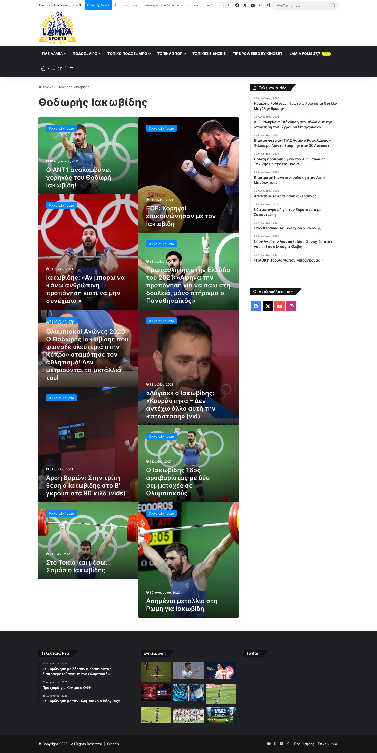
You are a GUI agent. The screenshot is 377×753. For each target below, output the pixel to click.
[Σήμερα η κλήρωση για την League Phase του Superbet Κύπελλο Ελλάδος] (156, 692)
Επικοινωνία (327, 744)
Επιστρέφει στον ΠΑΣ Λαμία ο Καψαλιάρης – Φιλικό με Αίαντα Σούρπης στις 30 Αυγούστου (186, 5)
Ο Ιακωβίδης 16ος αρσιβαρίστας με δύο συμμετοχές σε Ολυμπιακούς (178, 481)
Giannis (113, 744)
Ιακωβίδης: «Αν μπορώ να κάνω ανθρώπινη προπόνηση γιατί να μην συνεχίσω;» (85, 289)
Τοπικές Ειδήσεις (209, 53)
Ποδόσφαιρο (85, 53)
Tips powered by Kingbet (257, 53)
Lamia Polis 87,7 (309, 53)
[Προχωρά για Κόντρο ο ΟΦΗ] (188, 670)
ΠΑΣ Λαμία (52, 53)
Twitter (253, 653)
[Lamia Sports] (57, 27)
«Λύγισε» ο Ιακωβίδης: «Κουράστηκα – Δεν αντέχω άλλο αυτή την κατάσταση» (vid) (181, 404)
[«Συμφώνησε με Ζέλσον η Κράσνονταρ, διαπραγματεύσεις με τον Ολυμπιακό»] (156, 672)
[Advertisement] (239, 27)
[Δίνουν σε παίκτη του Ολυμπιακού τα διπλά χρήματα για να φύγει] (188, 715)
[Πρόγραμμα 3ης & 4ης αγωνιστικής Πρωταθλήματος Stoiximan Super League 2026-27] (188, 692)
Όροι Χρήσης (304, 744)
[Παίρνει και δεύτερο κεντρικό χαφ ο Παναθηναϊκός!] (221, 694)
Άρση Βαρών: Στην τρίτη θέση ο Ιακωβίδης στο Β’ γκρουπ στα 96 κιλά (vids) (85, 485)
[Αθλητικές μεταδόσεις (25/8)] (221, 715)
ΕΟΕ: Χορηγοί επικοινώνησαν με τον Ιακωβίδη (181, 216)
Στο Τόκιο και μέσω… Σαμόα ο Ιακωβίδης (78, 566)
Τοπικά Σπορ (169, 53)
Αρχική (48, 87)
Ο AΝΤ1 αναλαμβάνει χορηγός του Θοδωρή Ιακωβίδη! (78, 177)
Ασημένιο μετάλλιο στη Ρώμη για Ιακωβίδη (181, 604)
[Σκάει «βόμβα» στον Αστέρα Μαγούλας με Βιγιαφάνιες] (156, 715)
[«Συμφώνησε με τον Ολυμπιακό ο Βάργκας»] (221, 670)
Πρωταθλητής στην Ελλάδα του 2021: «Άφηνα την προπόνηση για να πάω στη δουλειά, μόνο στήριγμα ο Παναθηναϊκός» (188, 285)
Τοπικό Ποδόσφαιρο (127, 53)
